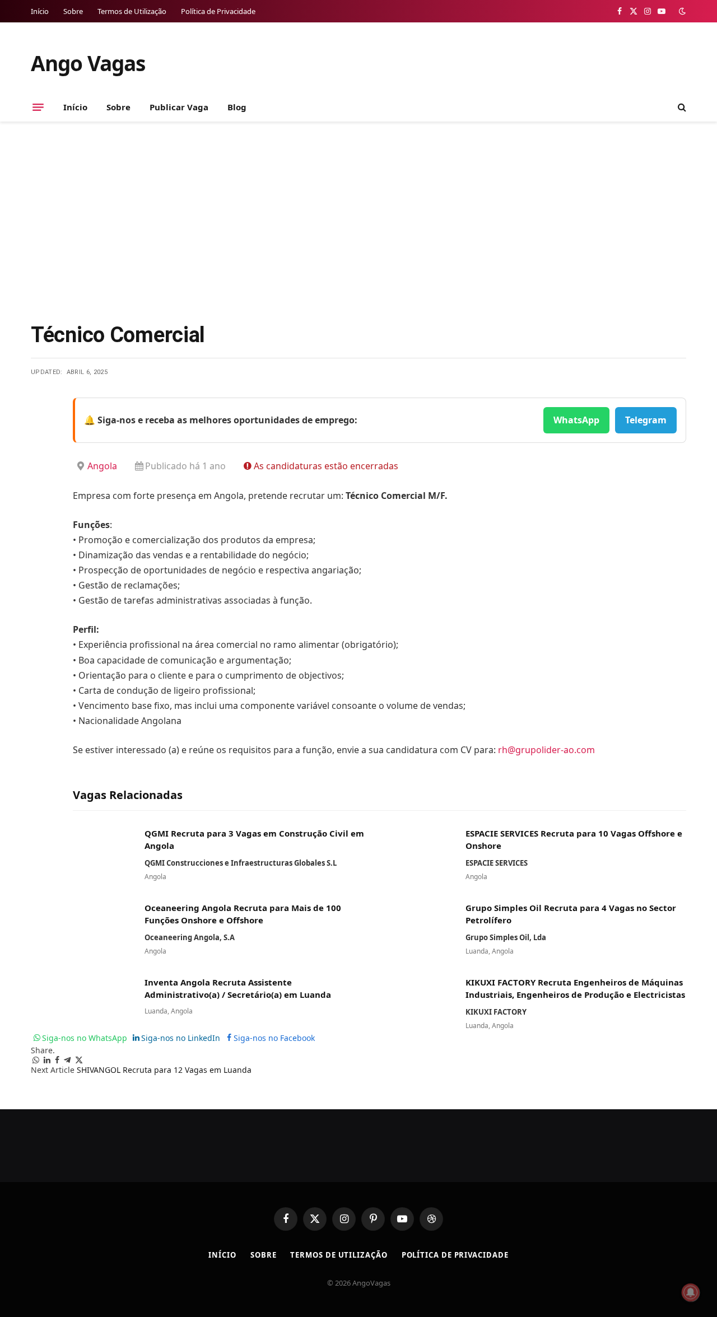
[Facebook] (42, 434)
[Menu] (38, 106)
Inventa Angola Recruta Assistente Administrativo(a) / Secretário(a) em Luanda (238, 988)
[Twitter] (42, 463)
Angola (102, 466)
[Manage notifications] (691, 1292)
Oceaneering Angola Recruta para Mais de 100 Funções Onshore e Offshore (243, 914)
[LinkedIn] (42, 491)
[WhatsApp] (42, 549)
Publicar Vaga (179, 107)
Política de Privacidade (218, 11)
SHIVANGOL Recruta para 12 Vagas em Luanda (164, 1069)
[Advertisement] (358, 219)
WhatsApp (576, 420)
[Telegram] (42, 520)
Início (40, 11)
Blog (236, 107)
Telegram (646, 420)
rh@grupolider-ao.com (546, 750)
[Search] (681, 107)
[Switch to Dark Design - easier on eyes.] (681, 11)
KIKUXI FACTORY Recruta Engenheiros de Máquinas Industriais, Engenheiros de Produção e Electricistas (575, 988)
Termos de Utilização (131, 11)
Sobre (73, 11)
